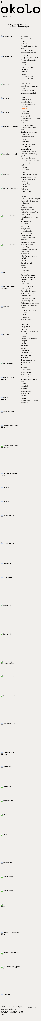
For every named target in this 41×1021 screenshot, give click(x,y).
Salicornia (24, 324)
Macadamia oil (26, 221)
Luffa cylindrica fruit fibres (30, 212)
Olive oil (23, 260)
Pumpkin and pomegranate (30, 305)
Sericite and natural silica (29, 331)
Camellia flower (26, 149)
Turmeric (24, 365)
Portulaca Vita (26, 296)
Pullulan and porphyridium (30, 303)
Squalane (24, 343)
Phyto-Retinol (25, 284)
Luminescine (25, 215)
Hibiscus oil (25, 196)
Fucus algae (25, 170)
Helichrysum (25, 189)
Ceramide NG (25, 109)
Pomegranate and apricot (29, 293)
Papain (23, 265)
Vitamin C (24, 384)
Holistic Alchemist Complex (30, 199)
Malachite (24, 224)
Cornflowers (25, 134)
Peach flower (25, 270)
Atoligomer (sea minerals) (29, 58)
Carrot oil (24, 97)
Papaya (23, 268)
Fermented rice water (28, 158)
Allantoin (24, 41)
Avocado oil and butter (28, 60)
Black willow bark (27, 76)
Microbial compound (28, 245)
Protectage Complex (28, 298)
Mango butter (25, 229)
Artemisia (24, 55)
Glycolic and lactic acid (28, 177)
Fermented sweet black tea (30, 160)
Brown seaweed (26, 84)
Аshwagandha (26, 146)
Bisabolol (24, 74)
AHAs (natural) (26, 39)
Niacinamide (25, 254)
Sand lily (24, 329)
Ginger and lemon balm (29, 174)
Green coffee (25, 184)
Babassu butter (26, 62)
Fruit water (24, 167)
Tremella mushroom (28, 360)
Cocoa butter (25, 111)
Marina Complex (26, 231)
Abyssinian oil (25, 36)
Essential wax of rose (28, 144)
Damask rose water (27, 137)
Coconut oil (25, 114)
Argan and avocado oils (28, 53)
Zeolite (23, 396)
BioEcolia (24, 72)
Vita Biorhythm (26, 370)
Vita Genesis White (27, 374)
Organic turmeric (27, 263)
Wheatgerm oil (26, 391)
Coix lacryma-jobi (27, 125)
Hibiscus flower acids (28, 194)
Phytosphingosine (27, 286)
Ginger (23, 172)
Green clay (24, 182)
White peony (25, 393)
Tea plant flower (26, 355)
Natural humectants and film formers (29, 250)
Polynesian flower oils (28, 291)
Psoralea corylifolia (27, 301)
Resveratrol (24, 315)
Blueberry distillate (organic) (30, 79)
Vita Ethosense (26, 372)
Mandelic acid (25, 226)
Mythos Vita (25, 247)
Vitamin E (24, 386)
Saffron (23, 322)
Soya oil (23, 336)
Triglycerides (25, 362)
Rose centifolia (26, 319)
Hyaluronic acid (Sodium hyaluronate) (29, 202)
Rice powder (25, 317)
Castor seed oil (26, 100)
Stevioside (24, 345)
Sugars (23, 348)
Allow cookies (33, 1008)
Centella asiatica (26, 102)
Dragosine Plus (26, 139)
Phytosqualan (25, 289)
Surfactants (25, 350)
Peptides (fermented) (28, 275)
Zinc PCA (24, 398)
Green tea (24, 186)
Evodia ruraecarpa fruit (28, 151)
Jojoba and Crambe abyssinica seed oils (27, 209)
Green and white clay (28, 179)
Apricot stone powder (28, 50)
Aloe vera (24, 44)
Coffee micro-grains (27, 123)
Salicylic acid (25, 327)
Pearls (23, 273)
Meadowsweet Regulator (29, 242)
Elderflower (25, 142)
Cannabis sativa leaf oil (28, 90)
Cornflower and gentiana (29, 132)
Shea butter (25, 334)
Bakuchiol (24, 65)
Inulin (23, 205)
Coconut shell (25, 116)
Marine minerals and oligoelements (28, 234)
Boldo (23, 81)
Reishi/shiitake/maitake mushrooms (29, 311)
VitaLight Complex (27, 377)
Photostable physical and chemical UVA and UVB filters (29, 279)
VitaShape (24, 388)
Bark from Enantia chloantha (27, 68)
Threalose (24, 357)
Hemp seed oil (26, 191)
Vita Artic (24, 367)
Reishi (23, 308)
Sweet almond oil (27, 353)
